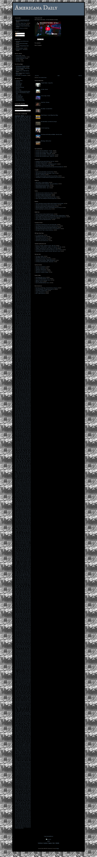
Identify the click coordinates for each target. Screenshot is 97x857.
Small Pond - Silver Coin (20, 28)
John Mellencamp (20, 137)
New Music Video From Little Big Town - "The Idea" (44, 150)
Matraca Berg (25, 587)
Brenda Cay (21, 149)
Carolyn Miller (18, 346)
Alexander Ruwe (18, 283)
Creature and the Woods (27, 376)
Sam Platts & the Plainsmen (25, 685)
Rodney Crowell (26, 122)
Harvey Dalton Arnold (21, 462)
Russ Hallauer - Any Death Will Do (46, 108)
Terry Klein (29, 255)
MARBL (16, 571)
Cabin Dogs (19, 187)
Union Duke (19, 269)
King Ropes (21, 539)
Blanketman (20, 323)
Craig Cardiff (29, 375)
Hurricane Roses (25, 209)
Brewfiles (18, 333)
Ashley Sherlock (28, 306)
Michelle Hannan (23, 598)
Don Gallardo (26, 404)
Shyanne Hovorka (23, 702)
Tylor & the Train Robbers (21, 268)
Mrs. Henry (23, 608)
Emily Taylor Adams (26, 419)
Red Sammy (24, 653)
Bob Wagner (29, 326)
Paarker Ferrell (27, 629)
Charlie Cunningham (28, 189)
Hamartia (24, 458)
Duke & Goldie (17, 200)
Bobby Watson (21, 327)
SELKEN (23, 682)
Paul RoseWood (28, 636)
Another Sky (22, 302)
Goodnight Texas (26, 127)
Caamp (28, 341)
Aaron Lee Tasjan (28, 274)
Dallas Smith (24, 380)
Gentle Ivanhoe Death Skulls (19, 441)
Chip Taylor (22, 191)
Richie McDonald (23, 658)
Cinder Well (16, 195)
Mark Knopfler (21, 581)
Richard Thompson (21, 657)
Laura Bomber (24, 547)
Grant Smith (26, 451)
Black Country (17, 322)
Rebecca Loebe (19, 139)
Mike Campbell (27, 600)
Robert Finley (19, 664)
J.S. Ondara (16, 210)
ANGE (20, 274)
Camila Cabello (25, 343)
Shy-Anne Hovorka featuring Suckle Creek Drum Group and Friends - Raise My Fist (22, 20)
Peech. (26, 637)
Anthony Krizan (28, 302)
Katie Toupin (18, 220)
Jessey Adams (17, 501)
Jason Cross (23, 488)
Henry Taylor (23, 468)
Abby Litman (29, 276)
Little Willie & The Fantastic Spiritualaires (23, 560)
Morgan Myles (26, 607)
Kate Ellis (20, 219)
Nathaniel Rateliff (26, 138)
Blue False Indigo (26, 324)
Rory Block (21, 245)
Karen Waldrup (29, 527)
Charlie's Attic (19, 353)
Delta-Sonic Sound (28, 399)
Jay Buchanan (29, 489)
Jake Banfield (27, 481)
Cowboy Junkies (17, 375)
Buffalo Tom (25, 337)
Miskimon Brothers (24, 605)
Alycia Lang (21, 180)
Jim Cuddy (29, 502)
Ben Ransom (26, 316)
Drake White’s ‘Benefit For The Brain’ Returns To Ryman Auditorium (46, 204)
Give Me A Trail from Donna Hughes (22, 43)
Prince (15, 645)
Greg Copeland (20, 453)
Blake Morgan (24, 148)
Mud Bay (16, 609)
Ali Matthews (25, 283)
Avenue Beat (20, 147)
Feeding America (20, 429)
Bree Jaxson (26, 332)
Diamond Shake (21, 402)
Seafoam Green (28, 119)
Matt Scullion (17, 589)
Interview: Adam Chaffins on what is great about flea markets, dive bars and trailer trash (49, 166)
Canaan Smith (17, 344)
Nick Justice (18, 237)
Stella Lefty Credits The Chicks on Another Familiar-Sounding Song (46, 227)
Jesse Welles (25, 117)
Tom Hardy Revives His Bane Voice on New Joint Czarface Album (46, 224)
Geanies (25, 440)
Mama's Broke (17, 577)
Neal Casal (29, 615)
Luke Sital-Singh (26, 568)
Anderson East (17, 294)
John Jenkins (21, 511)
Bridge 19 (27, 333)
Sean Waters (16, 696)
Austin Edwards (28, 307)
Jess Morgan (27, 499)
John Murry (22, 217)
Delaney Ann (19, 399)
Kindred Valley (17, 539)
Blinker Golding (28, 323)
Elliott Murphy (22, 200)
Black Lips (20, 322)
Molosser (24, 119)
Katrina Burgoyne (22, 220)
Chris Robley (29, 152)
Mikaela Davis (23, 600)
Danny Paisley (29, 384)
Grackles (20, 450)
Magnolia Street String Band (19, 575)
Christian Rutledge (20, 363)
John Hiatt (18, 511)
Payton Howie (17, 637)
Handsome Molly (18, 55)
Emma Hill (26, 136)
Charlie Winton (24, 352)
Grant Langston (22, 451)
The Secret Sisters (28, 263)
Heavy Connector (18, 89)
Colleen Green (29, 195)
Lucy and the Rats (25, 567)
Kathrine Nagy (29, 531)
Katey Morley (24, 219)
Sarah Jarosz (20, 140)
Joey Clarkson (24, 509)
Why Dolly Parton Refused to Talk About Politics (43, 194)
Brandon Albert (26, 331)
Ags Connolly (22, 279)
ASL (21, 274)
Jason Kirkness (17, 489)
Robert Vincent (19, 667)
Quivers (30, 645)
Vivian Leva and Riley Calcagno (26, 269)
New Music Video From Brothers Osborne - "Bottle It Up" (45, 156)
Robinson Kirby (26, 667)
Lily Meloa (20, 557)
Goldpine (23, 448)
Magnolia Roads (24, 227)
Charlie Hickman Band (18, 351)
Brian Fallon (26, 149)
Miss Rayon (16, 606)
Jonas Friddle (26, 517)
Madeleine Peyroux (25, 167)
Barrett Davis (21, 313)
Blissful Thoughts (17, 324)
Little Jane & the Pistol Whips (24, 559)
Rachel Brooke (19, 647)
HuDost (30, 471)
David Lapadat (19, 392)
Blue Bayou (22, 324)
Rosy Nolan (22, 676)
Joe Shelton (28, 507)
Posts (17, 33)
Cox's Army (21, 375)
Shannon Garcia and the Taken (24, 249)
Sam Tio (20, 246)
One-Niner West (17, 627)
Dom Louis (18, 404)
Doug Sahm (27, 405)
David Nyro (18, 393)
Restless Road (20, 654)
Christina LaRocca (25, 364)
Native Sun (26, 615)
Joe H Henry (19, 216)
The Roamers (23, 263)
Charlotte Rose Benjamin (25, 353)
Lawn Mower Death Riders (24, 550)
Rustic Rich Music (20, 678)
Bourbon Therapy (17, 185)
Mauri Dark (23, 590)
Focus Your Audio (28, 431)
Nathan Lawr (28, 169)
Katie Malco (27, 219)
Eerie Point (25, 412)
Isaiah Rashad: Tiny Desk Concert (41, 236)
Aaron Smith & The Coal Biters (20, 275)
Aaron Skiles (25, 133)
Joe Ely (22, 128)
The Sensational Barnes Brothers (20, 264)
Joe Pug (25, 507)
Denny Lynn (29, 400)
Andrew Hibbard (22, 296)
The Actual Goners (17, 256)
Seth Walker (21, 248)
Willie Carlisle (28, 143)
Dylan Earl (18, 409)
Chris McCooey (26, 361)
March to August (17, 228)
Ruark (30, 676)
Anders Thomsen (28, 293)
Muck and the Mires (28, 608)
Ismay (24, 160)
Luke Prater (22, 568)
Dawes (16, 395)
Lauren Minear (29, 549)
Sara (25, 687)
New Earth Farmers (22, 236)
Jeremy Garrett (29, 497)
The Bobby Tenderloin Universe (25, 257)
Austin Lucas (21, 308)
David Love (22, 392)
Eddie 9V (21, 411)
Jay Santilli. (20, 490)
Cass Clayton (23, 347)
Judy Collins (19, 218)
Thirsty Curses (27, 265)
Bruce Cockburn (20, 186)
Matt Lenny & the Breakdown (19, 588)
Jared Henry (29, 487)
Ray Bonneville (24, 649)
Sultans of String (24, 254)
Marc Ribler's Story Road (20, 578)
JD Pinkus (16, 478)
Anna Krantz (23, 181)
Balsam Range (24, 147)
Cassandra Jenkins (28, 347)
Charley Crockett (28, 120)
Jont (22, 520)
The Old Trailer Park (19, 97)
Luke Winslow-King (20, 569)
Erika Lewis (25, 421)
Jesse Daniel (19, 500)
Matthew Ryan (26, 230)
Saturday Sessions (28, 692)
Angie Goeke (29, 298)
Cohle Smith (20, 370)
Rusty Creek (29, 171)
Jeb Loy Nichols (18, 491)
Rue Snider (24, 171)
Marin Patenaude (24, 579)
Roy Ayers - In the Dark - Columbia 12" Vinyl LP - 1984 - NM (45, 245)
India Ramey (17, 160)
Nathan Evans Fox (26, 234)
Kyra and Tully (27, 542)
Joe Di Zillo (22, 507)
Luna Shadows (17, 570)
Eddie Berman (25, 411)
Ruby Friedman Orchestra (18, 677)
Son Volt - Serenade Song (45, 128)
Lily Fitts (16, 166)
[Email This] (38, 39)
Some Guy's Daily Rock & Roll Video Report (23, 91)
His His (19, 469)
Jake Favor (20, 482)
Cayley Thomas (20, 151)
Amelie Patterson (28, 288)
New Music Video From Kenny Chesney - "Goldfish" (44, 152)
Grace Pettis (25, 449)
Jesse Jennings (24, 500)
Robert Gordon (23, 664)
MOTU (19, 571)
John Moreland (21, 512)
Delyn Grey (16, 400)
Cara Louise (21, 150)
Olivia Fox (29, 626)
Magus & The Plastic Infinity (27, 575)
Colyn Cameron (17, 196)
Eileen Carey (29, 412)
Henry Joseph (19, 468)
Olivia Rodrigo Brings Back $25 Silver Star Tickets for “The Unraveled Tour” (48, 228)
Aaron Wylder (27, 178)
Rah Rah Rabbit (22, 648)
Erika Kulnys (21, 421)
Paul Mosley (27, 635)
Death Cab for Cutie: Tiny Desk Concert (42, 240)
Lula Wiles (25, 569)
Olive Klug (29, 625)
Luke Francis (29, 226)
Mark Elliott (29, 580)
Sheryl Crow (24, 172)
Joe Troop (20, 508)
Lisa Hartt (25, 225)
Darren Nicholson (23, 198)
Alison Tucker (21, 285)
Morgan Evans (22, 607)
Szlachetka (17, 255)
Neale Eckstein (17, 616)
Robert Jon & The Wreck (19, 122)
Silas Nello (27, 702)
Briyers (25, 334)
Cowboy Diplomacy (28, 374)
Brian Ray (21, 333)
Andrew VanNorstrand (20, 297)
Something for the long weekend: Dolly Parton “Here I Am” (45, 161)
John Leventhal (29, 511)
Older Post (80, 75)
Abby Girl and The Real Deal (22, 276)
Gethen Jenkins (17, 444)
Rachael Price (18, 646)
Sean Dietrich (26, 695)
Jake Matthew (24, 482)
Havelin (16, 463)
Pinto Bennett (27, 240)
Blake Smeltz (29, 148)
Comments (18, 35)
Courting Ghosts (22, 374)
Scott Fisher (16, 247)
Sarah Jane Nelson (24, 688)
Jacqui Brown (27, 480)
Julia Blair (22, 218)
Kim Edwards (24, 538)
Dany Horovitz (19, 198)
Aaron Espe (24, 274)
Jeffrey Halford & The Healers (19, 493)
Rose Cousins (24, 673)
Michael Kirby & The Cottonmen (19, 597)
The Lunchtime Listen (19, 96)
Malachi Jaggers (28, 227)
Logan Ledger (29, 225)
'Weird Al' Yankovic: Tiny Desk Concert (42, 237)
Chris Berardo (24, 356)
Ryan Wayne (22, 132)
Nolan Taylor (29, 237)
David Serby (19, 199)
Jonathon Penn (20, 519)
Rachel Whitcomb (28, 647)
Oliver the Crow (25, 626)
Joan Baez (21, 215)
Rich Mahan (19, 656)
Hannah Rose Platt (18, 121)
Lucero (19, 567)
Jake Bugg (17, 482)
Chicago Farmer (19, 152)
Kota (30, 540)
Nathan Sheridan (17, 615)
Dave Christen (20, 117)
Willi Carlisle (24, 143)
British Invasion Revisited (20, 87)
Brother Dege (18, 336)
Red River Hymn (19, 653)
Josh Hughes (25, 521)
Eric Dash (28, 420)
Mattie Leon (19, 590)
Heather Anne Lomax (24, 208)
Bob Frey (29, 325)
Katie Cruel (27, 532)
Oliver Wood (21, 626)
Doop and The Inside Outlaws (21, 405)
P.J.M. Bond (23, 629)
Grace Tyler (29, 449)
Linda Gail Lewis (28, 557)
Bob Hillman (17, 326)
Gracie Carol (16, 450)
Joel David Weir (24, 508)
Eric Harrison (21, 127)
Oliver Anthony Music (22, 238)
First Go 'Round (21, 430)
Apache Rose (21, 303)
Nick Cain (27, 618)
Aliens (16, 284)
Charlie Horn (23, 351)
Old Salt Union (20, 625)
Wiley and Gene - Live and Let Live (41, 270)
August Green (24, 307)
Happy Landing (22, 460)
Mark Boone (25, 580)
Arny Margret (26, 305)
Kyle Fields (19, 542)
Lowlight (29, 566)
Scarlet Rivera (17, 693)
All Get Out (27, 285)
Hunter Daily (22, 472)
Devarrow (29, 401)
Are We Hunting (20, 304)
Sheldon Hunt (17, 702)
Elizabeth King (23, 414)
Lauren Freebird (20, 549)
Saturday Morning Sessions (21, 692)
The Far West (26, 259)
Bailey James (16, 312)
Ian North (29, 159)
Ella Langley (27, 414)
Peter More (24, 639)
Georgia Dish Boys (20, 205)
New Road (29, 617)
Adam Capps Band (26, 277)
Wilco (26, 177)
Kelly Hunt (16, 536)
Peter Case (27, 131)
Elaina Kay (16, 413)
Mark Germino (17, 581)
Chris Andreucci (19, 356)
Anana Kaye (23, 293)
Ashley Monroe (24, 306)
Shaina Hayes (26, 697)
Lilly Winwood (27, 556)
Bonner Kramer (29, 327)
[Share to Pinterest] (43, 39)
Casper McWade (19, 347)
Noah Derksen (25, 237)
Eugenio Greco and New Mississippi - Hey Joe (43, 280)
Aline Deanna (19, 284)
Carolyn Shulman (20, 188)
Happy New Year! (28, 460)
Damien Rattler (29, 380)
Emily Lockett (17, 419)
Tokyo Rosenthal (17, 177)
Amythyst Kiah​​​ (19, 293)
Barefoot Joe (17, 313)
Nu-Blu (19, 624)
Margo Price (26, 118)
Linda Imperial (17, 558)
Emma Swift (26, 200)
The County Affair (21, 258)
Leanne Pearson (25, 551)
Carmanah (16, 188)
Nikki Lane (21, 237)
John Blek (29, 216)
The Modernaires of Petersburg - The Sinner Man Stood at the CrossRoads (23, 67)
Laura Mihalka (21, 548)
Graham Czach (29, 450)
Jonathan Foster (26, 518)
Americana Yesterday (19, 80)
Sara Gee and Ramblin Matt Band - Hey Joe (42, 278)
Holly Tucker (20, 470)
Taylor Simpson (22, 255)
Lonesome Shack (17, 226)
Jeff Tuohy (24, 492)
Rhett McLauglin (28, 654)
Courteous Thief (17, 374)
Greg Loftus (24, 207)
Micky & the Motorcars (21, 599)
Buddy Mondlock (21, 337)
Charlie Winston (19, 352)
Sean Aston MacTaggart (20, 695)
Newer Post (37, 75)
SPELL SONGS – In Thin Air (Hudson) (42, 182)
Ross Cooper (27, 675)
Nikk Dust (24, 619)
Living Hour (23, 561)
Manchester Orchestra (22, 577)
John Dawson (28, 162)
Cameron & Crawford (25, 342)
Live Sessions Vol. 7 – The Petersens (21, 49)
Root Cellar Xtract (20, 672)
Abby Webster (17, 277)
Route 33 (25, 676)
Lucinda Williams (19, 119)
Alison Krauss (23, 284)
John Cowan (16, 510)
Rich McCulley (24, 656)
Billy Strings (25, 123)
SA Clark (20, 682)
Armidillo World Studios (20, 305)
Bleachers (24, 323)
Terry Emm (25, 255)
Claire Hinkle (26, 366)
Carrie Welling (23, 346)
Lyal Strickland (21, 570)
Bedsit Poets (22, 315)
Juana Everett (23, 522)
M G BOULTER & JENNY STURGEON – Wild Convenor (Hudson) (47, 183)
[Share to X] (40, 39)
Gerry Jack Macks (23, 443)
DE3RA (19, 380)
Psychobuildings (19, 645)
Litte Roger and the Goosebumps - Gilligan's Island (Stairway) (45, 260)
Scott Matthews (24, 140)
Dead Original (19, 395)
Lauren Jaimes (24, 549)
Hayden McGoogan (17, 208)
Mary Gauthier (25, 229)
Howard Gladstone (25, 471)
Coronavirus (18, 373)
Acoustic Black (21, 277)
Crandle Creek (21, 376)
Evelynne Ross (23, 424)
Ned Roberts (20, 616)
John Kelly (16, 217)
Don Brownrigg (22, 404)
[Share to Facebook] (41, 39)
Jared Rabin (16, 488)
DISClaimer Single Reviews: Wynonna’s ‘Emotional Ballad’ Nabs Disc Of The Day (49, 207)
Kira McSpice (16, 540)
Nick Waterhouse (20, 619)
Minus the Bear (25, 604)
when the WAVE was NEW (20, 100)
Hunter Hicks (26, 472)
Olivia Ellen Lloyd (22, 170)
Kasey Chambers (26, 528)
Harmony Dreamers (17, 461)
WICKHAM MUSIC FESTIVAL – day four (43, 186)
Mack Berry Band (22, 571)
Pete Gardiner (27, 239)
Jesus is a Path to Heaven (22, 501)
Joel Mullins (27, 508)
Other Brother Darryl (21, 628)
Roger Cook (23, 668)
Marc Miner (27, 577)
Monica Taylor (17, 607)
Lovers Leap (21, 566)
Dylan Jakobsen (27, 409)
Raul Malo (20, 649)
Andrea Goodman (21, 294)
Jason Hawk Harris (28, 488)
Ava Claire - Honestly (44, 89)
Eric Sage (18, 421)
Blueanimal (20, 325)
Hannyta (18, 460)
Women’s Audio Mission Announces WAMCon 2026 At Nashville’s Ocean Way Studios (49, 203)
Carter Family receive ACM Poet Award (22, 41)
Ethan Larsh (19, 423)
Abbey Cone (27, 275)
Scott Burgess (25, 693)
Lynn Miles (29, 570)
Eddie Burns (29, 411)
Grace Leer (18, 206)
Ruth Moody (29, 678)
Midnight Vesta (19, 600)
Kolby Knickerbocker (21, 540)
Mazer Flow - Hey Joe (39, 281)
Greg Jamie (23, 453)
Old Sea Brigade (25, 625)
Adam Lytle (27, 278)
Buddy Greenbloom (28, 336)
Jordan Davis (25, 520)
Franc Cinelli (18, 433)
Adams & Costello (24, 179)
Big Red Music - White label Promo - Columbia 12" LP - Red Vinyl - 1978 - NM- (48, 247)
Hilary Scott (16, 469)
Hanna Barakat (17, 459)
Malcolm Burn (20, 576)
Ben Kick (22, 316)
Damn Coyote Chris (17, 381)
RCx (15, 646)
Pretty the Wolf (28, 644)
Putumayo (22, 645)
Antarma (25, 302)
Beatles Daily (18, 81)
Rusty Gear (29, 245)
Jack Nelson (23, 479)
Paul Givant (22, 634)
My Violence (29, 610)
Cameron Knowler (19, 343)
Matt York (20, 589)
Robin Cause (22, 667)
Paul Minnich (23, 635)
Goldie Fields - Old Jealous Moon (41, 269)
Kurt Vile (16, 542)
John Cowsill (20, 510)
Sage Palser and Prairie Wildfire (19, 683)
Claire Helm (22, 366)
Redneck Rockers (28, 653)
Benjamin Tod (17, 317)
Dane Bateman (17, 383)
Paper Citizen (19, 239)
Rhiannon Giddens (17, 655)
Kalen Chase (29, 218)
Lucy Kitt (22, 567)
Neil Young (18, 235)
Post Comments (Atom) (42, 77)
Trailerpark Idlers (17, 267)
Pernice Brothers (19, 638)
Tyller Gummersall (18, 120)
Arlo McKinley (25, 304)
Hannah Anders (21, 459)
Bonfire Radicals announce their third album (42, 185)
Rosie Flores (27, 674)
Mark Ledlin (25, 581)
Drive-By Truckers (20, 156)
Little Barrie (18, 559)
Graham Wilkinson (17, 451)
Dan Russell (27, 197)
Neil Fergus (24, 616)
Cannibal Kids (21, 344)
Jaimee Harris (23, 481)
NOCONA (21, 138)
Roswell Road (19, 676)
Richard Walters (26, 657)
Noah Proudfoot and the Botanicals (26, 620)
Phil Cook (27, 639)
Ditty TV (24, 403)
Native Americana (22, 615)
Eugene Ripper (23, 423)
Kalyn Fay (18, 527)
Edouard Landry (22, 412)
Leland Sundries (21, 130)
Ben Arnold (19, 316)
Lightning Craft (18, 556)
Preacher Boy (19, 644)
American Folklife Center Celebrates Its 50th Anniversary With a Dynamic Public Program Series (51, 216)
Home (59, 75)
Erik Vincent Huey (26, 157)
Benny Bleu (21, 317)
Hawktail (18, 463)
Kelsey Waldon (24, 536)
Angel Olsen (16, 298)
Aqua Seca (24, 303)
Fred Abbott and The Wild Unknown (20, 434)
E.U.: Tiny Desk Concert (39, 235)
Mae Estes (16, 227)
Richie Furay (19, 658)
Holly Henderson (26, 469)
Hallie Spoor (20, 458)
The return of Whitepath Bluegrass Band (22, 45)
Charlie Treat (20, 190)
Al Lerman (26, 279)
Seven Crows (20, 696)
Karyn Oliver (21, 528)
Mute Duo (18, 610)
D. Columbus (19, 197)
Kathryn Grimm (17, 532)
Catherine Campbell (26, 150)
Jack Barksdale (27, 478)
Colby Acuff (17, 136)
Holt (23, 470)
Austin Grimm (17, 308)
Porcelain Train (25, 643)
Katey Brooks (19, 530)
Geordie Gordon (25, 442)
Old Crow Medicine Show (21, 131)
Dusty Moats (26, 156)
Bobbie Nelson (17, 327)
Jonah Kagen (22, 517)
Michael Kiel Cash (28, 596)
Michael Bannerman (20, 595)
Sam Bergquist (19, 684)
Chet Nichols (18, 191)
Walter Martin (23, 177)
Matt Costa (29, 587)
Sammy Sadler (19, 687)
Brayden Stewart (22, 332)
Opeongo (20, 627)
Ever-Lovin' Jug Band (28, 424)
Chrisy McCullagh (19, 365)
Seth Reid (18, 248)
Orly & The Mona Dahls (27, 627)
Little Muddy (20, 166)
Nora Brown (16, 238)
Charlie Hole (16, 190)
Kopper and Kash (27, 540)
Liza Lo (25, 130)
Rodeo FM (19, 668)
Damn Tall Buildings (23, 381)
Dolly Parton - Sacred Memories (41, 266)
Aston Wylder (16, 307)
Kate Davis (19, 529)
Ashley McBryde (19, 306)
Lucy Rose (21, 226)
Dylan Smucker (28, 410)
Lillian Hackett (22, 556)
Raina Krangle (28, 648)
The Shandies (25, 142)
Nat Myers (22, 234)
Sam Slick (19, 686)
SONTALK (29, 682)
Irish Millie (29, 209)
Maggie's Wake (20, 227)
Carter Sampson (27, 346)
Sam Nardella (27, 684)
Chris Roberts (27, 362)
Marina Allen (29, 579)
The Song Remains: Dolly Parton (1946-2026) (43, 165)
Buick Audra (29, 337)
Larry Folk (16, 546)
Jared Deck (25, 487)
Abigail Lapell (19, 179)
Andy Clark (25, 297)
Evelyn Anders (18, 424)
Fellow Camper (25, 429)
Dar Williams (21, 385)
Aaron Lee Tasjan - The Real (45, 95)
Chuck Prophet (29, 365)
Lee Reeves (29, 551)
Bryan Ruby (25, 186)
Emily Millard (21, 419)
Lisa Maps (27, 558)
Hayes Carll (26, 463)
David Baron (27, 390)
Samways (23, 687)
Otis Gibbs (27, 170)
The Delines (25, 258)
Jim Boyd (26, 502)
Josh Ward (16, 522)
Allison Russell (17, 180)
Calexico (17, 342)
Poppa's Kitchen (20, 643)
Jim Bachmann (29, 501)
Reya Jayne (24, 654)
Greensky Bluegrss (26, 452)
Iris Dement (21, 160)
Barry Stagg (26, 313)
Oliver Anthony (17, 626)
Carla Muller (18, 345)
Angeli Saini (25, 298)
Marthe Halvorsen (21, 585)
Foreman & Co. (23, 432)
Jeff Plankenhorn (20, 492)
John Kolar (24, 511)
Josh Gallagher (21, 521)
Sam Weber (22, 686)
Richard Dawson (28, 656)
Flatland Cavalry (25, 430)
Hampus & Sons (28, 458)
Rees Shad (16, 654)
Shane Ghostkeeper (25, 248)
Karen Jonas (21, 527)
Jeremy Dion (24, 497)
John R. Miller (27, 217)
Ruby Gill (23, 677)
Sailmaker (25, 683)
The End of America (20, 259)
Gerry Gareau (19, 443)
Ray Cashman (29, 649)
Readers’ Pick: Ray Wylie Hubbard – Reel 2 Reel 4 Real (44, 171)
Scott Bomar (21, 693)
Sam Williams (24, 246)
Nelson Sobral (17, 236)
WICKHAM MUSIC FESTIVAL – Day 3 (42, 187)
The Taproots (27, 264)
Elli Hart (22, 415)
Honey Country (26, 470)
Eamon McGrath (17, 411)
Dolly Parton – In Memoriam (40, 174)
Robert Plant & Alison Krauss (22, 666)
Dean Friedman (23, 395)
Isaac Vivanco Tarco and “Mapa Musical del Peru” (43, 219)
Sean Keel (29, 695)
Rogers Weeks (27, 668)
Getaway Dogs (29, 443)
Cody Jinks (29, 123)
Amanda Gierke (26, 287)
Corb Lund (18, 372)
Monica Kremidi (28, 606)
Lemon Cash (18, 225)
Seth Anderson (27, 247)
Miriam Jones (19, 605)
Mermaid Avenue (25, 168)
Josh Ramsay (29, 521)
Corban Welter (22, 372)
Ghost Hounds (22, 444)
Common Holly (21, 196)
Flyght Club (24, 431)
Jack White (26, 479)
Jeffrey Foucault (28, 492)
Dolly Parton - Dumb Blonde (40, 268)
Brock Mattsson (28, 334)
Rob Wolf (24, 244)
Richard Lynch (17, 657)
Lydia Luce (25, 570)
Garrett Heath (17, 159)
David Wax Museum (20, 394)
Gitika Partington (25, 205)
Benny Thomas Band (26, 317)
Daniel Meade (22, 383)
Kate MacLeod (26, 137)
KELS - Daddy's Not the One (40, 293)
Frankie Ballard (23, 433)
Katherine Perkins (28, 530)
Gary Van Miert (21, 159)
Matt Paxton (25, 588)
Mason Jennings (20, 587)
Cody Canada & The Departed (22, 195)
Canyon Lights (26, 344)
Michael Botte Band (25, 595)
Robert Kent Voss (23, 665)
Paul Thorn (23, 239)
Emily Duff (16, 127)
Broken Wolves (24, 335)
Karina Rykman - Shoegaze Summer (41, 290)
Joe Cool (19, 507)
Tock (30, 176)
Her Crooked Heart (28, 468)
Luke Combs (18, 568)
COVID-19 (16, 187)
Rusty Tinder (25, 678)
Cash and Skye (25, 188)
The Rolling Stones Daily (20, 99)
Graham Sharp (26, 206)
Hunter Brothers (17, 472)
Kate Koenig (22, 529)
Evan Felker (27, 423)
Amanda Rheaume (18, 288)
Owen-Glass (19, 629)
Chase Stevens (22, 354)
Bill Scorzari (20, 148)
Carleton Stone (26, 345)
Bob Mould (21, 326)
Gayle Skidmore (21, 440)
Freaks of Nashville (28, 433)
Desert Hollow (26, 401)
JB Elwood (27, 160)
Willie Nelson (21, 133)
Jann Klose (22, 487)
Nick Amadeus (27, 236)
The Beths (18, 257)
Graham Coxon (24, 450)
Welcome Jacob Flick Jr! (19, 48)
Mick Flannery (29, 598)
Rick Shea (27, 658)
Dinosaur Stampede (20, 403)
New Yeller (16, 618)
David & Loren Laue (22, 390)
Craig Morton (17, 376)
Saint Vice (28, 683)
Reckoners (16, 244)
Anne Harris (17, 146)
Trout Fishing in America (24, 267)
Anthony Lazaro (17, 303)
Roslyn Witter (23, 675)
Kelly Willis (19, 536)
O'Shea (21, 624)
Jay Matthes (16, 490)
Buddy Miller (17, 337)
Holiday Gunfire (20, 209)
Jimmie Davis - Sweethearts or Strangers (42, 272)
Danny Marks (24, 384)
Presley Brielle (24, 644)
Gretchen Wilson (20, 454)
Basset (28, 147)
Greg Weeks (26, 453)
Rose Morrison (28, 673)
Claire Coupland (17, 366)
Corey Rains (27, 372)
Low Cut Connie (25, 566)
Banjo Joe (29, 312)
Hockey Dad (22, 469)
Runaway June (25, 245)
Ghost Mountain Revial (27, 444)
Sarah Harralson (19, 688)
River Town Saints (20, 244)
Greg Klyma (20, 207)
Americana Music (19, 116)
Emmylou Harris (19, 420)
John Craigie (24, 510)
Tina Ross (29, 266)
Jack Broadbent (19, 479)
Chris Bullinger (27, 191)
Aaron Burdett (23, 178)
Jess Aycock (20, 499)
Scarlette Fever (19, 172)
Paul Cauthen (19, 634)
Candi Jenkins (29, 187)
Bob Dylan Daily (18, 85)
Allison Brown (22, 286)
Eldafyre (19, 413)
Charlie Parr (25, 151)
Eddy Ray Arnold (17, 412)
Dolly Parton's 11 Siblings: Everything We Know (43, 195)
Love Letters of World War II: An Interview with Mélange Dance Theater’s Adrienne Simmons (50, 215)
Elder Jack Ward (23, 413)
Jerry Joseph (24, 498)
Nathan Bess (19, 614)
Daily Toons (18, 88)
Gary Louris (18, 439)
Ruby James (27, 677)
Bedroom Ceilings (17, 315)
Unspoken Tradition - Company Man (47, 82)
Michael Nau (19, 598)
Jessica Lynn (24, 121)
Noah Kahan (18, 620)
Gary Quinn (21, 439)
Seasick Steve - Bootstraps (45, 102)
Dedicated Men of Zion (24, 199)
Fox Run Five (27, 432)
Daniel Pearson (26, 383)
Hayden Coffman (22, 463)
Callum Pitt (20, 342)
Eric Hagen (20, 157)
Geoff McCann (17, 442)
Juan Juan (19, 522)
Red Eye (16, 653)
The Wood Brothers (22, 265)
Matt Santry (29, 588)
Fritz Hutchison (27, 434)
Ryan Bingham (17, 246)
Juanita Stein (27, 522)
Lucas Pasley (16, 567)
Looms (23, 166)
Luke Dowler (25, 226)
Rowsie (28, 676)
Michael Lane (26, 597)
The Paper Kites (26, 176)
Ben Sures (29, 316)
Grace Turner (22, 206)
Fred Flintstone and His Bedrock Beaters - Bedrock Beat (44, 261)
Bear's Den (29, 133)
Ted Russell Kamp (21, 118)
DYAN (22, 380)
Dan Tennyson (22, 382)
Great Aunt (29, 206)
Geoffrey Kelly (21, 442)
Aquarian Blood (28, 303)
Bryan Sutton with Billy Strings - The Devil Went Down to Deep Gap (46, 287)
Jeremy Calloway (20, 497)
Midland (27, 599)
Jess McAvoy (24, 499)
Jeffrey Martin (26, 161)
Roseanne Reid (17, 674)
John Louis (19, 217)
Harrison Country (28, 461)
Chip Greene (27, 355)
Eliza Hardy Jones (17, 414)
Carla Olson (22, 345)
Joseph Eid (29, 520)
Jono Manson (20, 520)
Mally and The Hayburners (27, 576)
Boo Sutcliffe (17, 149)
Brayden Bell (18, 332)
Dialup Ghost (17, 402)
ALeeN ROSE (17, 274)
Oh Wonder (24, 624)
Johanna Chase (26, 216)
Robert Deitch (25, 663)
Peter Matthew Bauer (19, 639)
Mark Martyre (29, 581)
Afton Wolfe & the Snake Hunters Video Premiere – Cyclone (45, 173)
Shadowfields (22, 697)
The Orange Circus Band (21, 141)
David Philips (22, 393)
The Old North (21, 176)
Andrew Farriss (28, 295)
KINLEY (25, 218)
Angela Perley (21, 298)
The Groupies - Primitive (39, 256)
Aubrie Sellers (20, 307)
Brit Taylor (17, 334)
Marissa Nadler (17, 580)
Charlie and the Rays (25, 190)
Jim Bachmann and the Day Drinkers (20, 502)
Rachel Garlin (23, 647)
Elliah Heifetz (25, 415)
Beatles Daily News (19, 83)
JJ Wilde (20, 210)
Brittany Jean (21, 334)
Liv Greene (19, 561)
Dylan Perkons (20, 410)
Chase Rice (18, 354)
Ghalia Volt (26, 159)
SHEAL (26, 682)
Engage (22, 420)
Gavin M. (17, 440)
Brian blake (24, 333)
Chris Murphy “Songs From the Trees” (42, 162)
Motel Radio (19, 608)
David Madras (27, 392)
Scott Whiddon (19, 694)
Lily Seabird (23, 557)
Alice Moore (29, 283)
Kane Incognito (17, 219)
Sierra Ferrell (27, 132)
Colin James (23, 370)
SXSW (16, 172)
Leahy (22, 551)
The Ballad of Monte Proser (20, 58)
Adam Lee (24, 278)
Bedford (30, 314)
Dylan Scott (24, 410)
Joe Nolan (22, 216)
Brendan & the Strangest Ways (24, 185)
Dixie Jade (27, 403)
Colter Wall (27, 370)
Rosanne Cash (20, 673)
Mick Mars (16, 599)
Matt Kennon (22, 230)
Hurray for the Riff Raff (21, 473)
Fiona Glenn (16, 430)
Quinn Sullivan (26, 645)
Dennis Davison (20, 400)
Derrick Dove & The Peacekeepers (19, 401)
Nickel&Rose (17, 170)
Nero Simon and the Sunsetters (23, 617)
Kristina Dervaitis (24, 541)
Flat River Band (20, 158)
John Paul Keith (25, 512)
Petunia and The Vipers (21, 240)
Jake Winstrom (23, 483)
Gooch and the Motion (27, 448)
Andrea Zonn (26, 294)
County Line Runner (28, 373)
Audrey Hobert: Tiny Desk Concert (41, 239)
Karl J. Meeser (17, 528)
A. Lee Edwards (28, 273)
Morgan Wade (23, 169)
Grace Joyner (21, 449)
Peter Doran (27, 638)
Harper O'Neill (23, 461)
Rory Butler (24, 672)
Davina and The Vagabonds (27, 394)
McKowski (20, 168)
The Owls (20, 263)
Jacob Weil (23, 480)
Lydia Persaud (18, 167)
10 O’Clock (18, 59)
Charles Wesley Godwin (20, 189)
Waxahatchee (20, 143)
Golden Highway (19, 448)
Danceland (29, 382)
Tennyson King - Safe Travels (20, 24)
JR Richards (23, 478)
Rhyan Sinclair (22, 655)
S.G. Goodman (17, 682)
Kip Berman (24, 539)
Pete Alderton (24, 638)
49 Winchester (19, 178)
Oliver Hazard (27, 238)
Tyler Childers (20, 123)
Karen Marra (25, 527)
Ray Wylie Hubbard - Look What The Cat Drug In (49, 121)
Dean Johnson (27, 395)
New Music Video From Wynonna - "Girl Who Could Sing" (45, 154)
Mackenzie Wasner (28, 571)
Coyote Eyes (25, 375)
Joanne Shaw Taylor (26, 215)
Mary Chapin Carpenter (25, 586)
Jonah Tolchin (23, 129)
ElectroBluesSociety (28, 413)
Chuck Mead (24, 365)
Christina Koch (20, 364)
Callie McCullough (24, 187)
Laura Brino (27, 547)
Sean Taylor (19, 247)
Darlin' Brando (29, 385)
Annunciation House (17, 302)
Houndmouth (21, 471)
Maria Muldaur (19, 579)
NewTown (20, 618)
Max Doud (26, 590)
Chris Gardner (24, 152)
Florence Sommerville (19, 431)
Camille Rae (29, 343)
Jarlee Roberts (20, 488)
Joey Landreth (29, 509)
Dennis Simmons (25, 400)
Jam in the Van (27, 483)
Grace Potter (19, 128)
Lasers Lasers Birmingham (25, 546)
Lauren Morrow (17, 550)
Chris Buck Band (28, 356)
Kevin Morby (27, 220)
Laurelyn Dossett (26, 548)
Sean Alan (25, 694)
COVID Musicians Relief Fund (22, 341)
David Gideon (27, 391)
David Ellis (23, 391)
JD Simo (19, 478)
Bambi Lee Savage (25, 312)
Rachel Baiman (22, 646)
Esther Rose (22, 422)
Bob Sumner (25, 326)
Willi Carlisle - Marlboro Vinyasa (21, 23)
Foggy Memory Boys (18, 432)
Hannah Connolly (26, 459)
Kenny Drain (24, 537)
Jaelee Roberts (19, 481)
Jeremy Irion (16, 498)
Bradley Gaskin (22, 331)
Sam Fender (23, 684)
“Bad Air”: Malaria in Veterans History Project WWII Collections (46, 218)
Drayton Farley (21, 136)
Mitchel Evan (20, 606)
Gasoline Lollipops (26, 439)
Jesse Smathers (28, 500)
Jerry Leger (24, 162)
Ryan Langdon (24, 139)
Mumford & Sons (24, 609)
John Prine (25, 128)
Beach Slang (20, 314)
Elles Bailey (18, 415)
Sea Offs (22, 694)
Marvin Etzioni (20, 229)
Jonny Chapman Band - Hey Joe (41, 277)
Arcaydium (16, 304)
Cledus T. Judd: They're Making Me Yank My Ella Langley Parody (46, 198)
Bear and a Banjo (24, 314)
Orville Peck (16, 628)
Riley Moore (20, 171)
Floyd (25, 158)
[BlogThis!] (39, 39)
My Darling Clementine (23, 610)
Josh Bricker (16, 521)
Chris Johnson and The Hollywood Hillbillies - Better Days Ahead (51, 134)
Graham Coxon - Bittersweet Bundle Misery (23, 25)
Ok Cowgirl (27, 624)
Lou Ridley (18, 566)
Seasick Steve (23, 247)
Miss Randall (29, 605)
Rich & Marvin (27, 655)
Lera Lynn (22, 225)
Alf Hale (22, 283)
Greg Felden (16, 207)
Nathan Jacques (24, 614)
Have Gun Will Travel (28, 462)
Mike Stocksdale (17, 604)
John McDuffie (17, 512)
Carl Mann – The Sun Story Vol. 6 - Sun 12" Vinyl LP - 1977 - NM (46, 248)
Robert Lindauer (28, 665)
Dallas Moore (23, 197)
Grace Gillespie (17, 449)
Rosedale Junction (22, 674)
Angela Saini (18, 181)
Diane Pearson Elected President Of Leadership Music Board (45, 206)
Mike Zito (21, 604)
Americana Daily (36, 8)
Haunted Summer (28, 207)
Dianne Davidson (25, 402)
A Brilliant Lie (23, 273)
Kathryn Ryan (22, 532)
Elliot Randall (29, 415)
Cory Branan (22, 373)
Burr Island (29, 186)
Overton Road (27, 628)
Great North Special (20, 452)
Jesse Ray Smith (17, 215)
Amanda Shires (23, 120)
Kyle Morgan (23, 542)
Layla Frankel (19, 551)
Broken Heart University (18, 335)
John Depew (27, 510)
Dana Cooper (26, 382)
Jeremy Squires (19, 162)
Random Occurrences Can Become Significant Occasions (45, 214)
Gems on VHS (28, 440)
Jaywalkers (23, 490)
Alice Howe (29, 179)
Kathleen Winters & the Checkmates (20, 531)
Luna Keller (29, 569)
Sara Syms (27, 687)
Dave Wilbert (17, 390)
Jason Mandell (21, 489)
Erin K (28, 421)
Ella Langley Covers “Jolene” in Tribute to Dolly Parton (44, 230)
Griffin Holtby (29, 454)
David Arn (27, 198)
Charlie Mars (27, 351)
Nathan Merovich (28, 614)
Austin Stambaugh (25, 308)
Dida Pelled (29, 199)
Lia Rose (18, 138)
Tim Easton (26, 266)
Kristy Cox (29, 541)
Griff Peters (24, 454)
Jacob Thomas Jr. (19, 480)
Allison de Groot (26, 286)
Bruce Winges (23, 336)
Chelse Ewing (27, 354)
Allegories (18, 286)
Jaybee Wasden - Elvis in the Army (41, 257)
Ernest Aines (19, 422)
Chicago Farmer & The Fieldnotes (21, 355)
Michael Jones (23, 596)
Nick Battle (23, 618)
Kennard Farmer (20, 537)
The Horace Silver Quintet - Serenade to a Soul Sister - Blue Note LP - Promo (48, 251)
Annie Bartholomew (28, 181)
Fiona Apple (29, 429)
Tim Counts (22, 266)
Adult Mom (18, 279)
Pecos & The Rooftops (22, 637)
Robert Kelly (19, 665)
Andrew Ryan (26, 296)
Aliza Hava (24, 285)
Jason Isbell (21, 161)
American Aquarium (26, 180)
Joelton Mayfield (19, 509)
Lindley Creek (24, 558)
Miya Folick (24, 606)
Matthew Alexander (25, 589)
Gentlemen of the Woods (27, 441)
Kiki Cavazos (20, 538)
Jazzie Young (27, 490)
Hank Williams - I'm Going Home (21, 75)
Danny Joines (20, 384)
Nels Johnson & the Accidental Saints (25, 235)
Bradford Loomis (17, 331)
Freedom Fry (28, 158)
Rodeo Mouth (18, 245)
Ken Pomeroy (27, 536)
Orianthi (23, 627)
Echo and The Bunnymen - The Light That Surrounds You (45, 289)
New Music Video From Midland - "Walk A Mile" (43, 153)
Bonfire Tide (24, 327)
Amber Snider (24, 288)
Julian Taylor (28, 121)
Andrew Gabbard (17, 296)
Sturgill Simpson (19, 254)
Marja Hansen (21, 580)
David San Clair (26, 393)
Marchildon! (25, 578)
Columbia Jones (19, 371)
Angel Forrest (29, 297)
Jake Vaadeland (19, 483)
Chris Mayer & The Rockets (19, 361)
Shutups (20, 702)
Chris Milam (19, 362)
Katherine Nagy (23, 530)
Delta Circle (23, 399)
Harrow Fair (16, 462)
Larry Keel (19, 546)
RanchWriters (16, 649)
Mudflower (19, 609)
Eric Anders (25, 420)
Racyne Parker (17, 648)
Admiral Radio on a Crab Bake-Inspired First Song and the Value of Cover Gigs (48, 177)
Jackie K (23, 210)
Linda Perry (20, 558)
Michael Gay (19, 596)
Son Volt (27, 172)
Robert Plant (16, 666)
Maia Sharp (16, 576)
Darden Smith (24, 385)
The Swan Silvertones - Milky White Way (22, 70)
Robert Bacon (21, 663)
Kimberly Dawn (28, 538)
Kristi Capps (20, 541)
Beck (27, 314)
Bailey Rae (20, 312)
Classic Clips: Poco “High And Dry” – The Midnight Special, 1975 (46, 164)
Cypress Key (16, 380)
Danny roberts (17, 385)
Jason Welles (25, 489)
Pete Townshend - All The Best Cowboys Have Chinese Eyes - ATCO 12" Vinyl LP (49, 249)
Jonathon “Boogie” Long (25, 519)
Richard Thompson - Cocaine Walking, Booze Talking (49, 115)
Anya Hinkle (21, 146)
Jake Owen (27, 482)
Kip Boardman (29, 539)
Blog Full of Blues (19, 84)
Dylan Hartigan (22, 409)
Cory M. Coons (26, 196)
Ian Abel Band (27, 473)
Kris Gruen (16, 541)
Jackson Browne (27, 210)
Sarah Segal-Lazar (28, 246)
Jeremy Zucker (21, 498)
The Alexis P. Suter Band (24, 256)
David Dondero (19, 391)
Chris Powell (23, 362)
